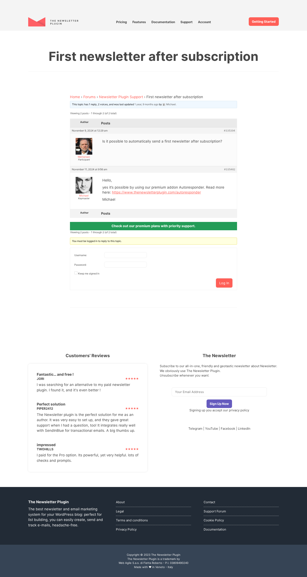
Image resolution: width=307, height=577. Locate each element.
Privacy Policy (126, 529)
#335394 (229, 130)
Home (75, 97)
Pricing (121, 22)
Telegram (195, 429)
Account (204, 22)
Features (139, 22)
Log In (224, 283)
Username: (80, 255)
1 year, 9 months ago (146, 104)
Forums (89, 97)
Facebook (228, 429)
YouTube (211, 429)
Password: (80, 264)
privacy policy (239, 410)
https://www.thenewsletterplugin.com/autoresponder (156, 192)
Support (186, 22)
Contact (209, 502)
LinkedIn (244, 429)
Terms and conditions (132, 520)
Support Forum (215, 511)
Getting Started (264, 22)
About (120, 502)
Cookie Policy (214, 520)
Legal (120, 511)
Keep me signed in (88, 273)
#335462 (229, 169)
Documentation (163, 22)
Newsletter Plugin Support (121, 97)
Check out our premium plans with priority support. (153, 226)
